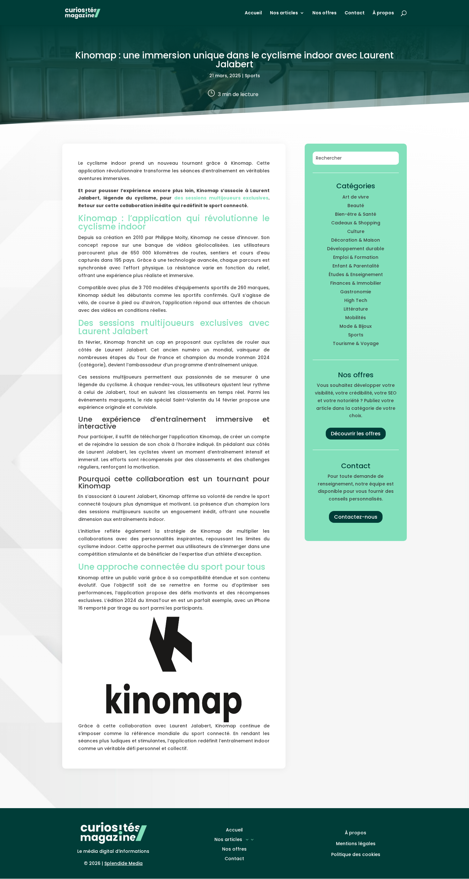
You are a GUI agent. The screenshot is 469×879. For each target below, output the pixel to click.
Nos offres (324, 13)
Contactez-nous (355, 517)
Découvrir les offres (356, 433)
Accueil (253, 13)
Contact (355, 13)
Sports (252, 75)
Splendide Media (123, 863)
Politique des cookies (355, 854)
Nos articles (284, 13)
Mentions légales (356, 843)
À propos (383, 13)
